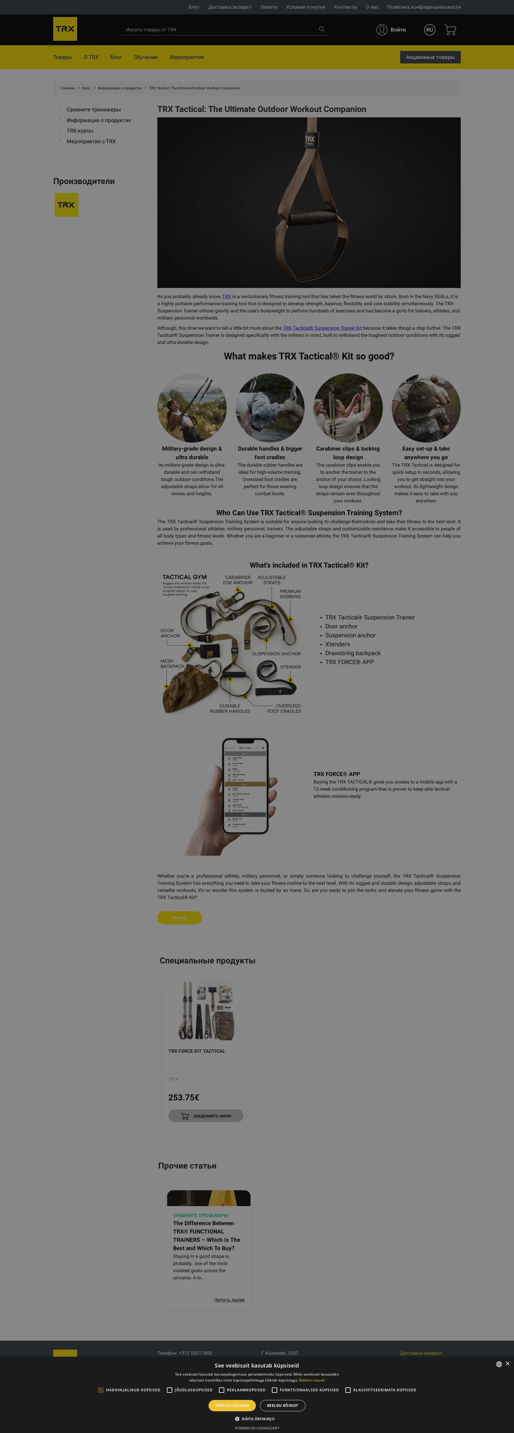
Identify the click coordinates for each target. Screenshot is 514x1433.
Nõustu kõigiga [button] (232, 1405)
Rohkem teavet (312, 1380)
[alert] (257, 716)
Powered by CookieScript (257, 1428)
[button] (257, 1419)
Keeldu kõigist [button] (282, 1405)
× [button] (507, 1364)
